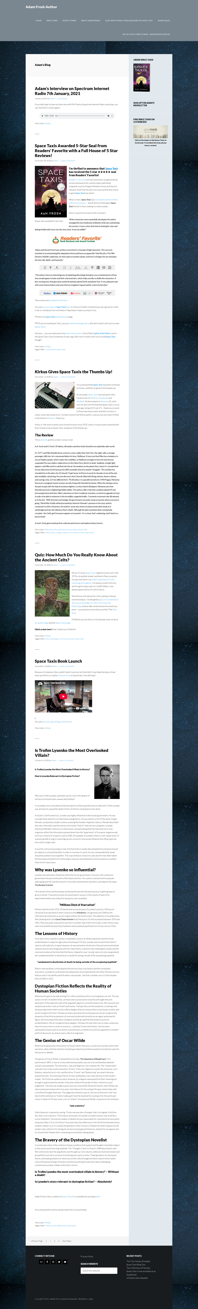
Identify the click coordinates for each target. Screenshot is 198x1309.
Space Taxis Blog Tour (136, 1264)
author (47, 532)
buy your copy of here (56, 307)
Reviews (62, 529)
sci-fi (70, 532)
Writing (47, 123)
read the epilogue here (79, 323)
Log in (91, 1299)
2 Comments (62, 98)
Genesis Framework (69, 1299)
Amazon (94, 398)
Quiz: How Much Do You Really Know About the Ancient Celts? (76, 557)
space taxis (61, 349)
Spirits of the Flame (102, 333)
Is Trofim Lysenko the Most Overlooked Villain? (71, 753)
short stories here (74, 333)
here (98, 1196)
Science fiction (72, 529)
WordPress (82, 1299)
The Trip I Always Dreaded (138, 1261)
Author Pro (54, 1299)
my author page (41, 623)
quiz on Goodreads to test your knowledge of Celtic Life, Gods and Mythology (95, 603)
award (53, 349)
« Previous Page (36, 1241)
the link (44, 440)
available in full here (58, 300)
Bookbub (80, 401)
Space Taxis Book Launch (58, 661)
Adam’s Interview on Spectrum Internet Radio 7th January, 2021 (72, 91)
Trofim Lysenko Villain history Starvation (60, 1225)
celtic (47, 639)
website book (57, 317)
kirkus (53, 532)
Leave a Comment (68, 160)
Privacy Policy (87, 1256)
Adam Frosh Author (41, 7)
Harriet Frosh (64, 675)
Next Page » (67, 1241)
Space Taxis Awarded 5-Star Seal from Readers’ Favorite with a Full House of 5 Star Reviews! (76, 150)
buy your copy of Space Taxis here (56, 721)
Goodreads (103, 398)
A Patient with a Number (137, 1278)
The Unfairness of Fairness (138, 1268)
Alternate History (51, 529)
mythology (54, 639)
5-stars (48, 349)
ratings (58, 532)
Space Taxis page (63, 623)
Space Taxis (40, 326)
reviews (65, 532)
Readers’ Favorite (77, 179)
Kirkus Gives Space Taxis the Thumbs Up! (73, 371)
